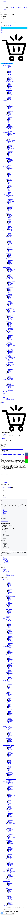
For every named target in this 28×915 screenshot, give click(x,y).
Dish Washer (8, 248)
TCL (9, 73)
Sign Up (9, 25)
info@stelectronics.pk (22, 7)
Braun (9, 282)
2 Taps (7, 367)
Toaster (7, 321)
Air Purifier (8, 80)
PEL (9, 76)
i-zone (9, 110)
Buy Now (3, 469)
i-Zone (9, 71)
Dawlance (10, 74)
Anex (9, 237)
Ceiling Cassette (9, 94)
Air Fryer (8, 288)
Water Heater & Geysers (8, 379)
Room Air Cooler (9, 358)
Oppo (9, 219)
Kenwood (10, 86)
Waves (9, 196)
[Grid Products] (1, 447)
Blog (7, 398)
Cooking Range (9, 231)
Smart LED (8, 167)
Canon (9, 234)
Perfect (9, 192)
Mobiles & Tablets (7, 212)
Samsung (10, 117)
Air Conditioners (6, 65)
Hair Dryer (8, 348)
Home (4, 393)
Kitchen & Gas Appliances (8, 230)
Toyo (9, 165)
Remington (10, 329)
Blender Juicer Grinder (10, 278)
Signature (10, 131)
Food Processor (9, 295)
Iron (6, 330)
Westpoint (10, 235)
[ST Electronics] (4, 12)
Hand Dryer (8, 355)
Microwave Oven (9, 258)
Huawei (10, 227)
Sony (9, 172)
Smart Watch (8, 223)
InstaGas (10, 387)
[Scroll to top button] (26, 909)
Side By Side (8, 114)
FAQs (4, 546)
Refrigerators (5, 104)
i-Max (9, 386)
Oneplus (10, 221)
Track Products (6, 535)
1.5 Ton (4, 492)
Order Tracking (6, 3)
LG (9, 118)
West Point (10, 277)
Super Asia (10, 141)
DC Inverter (8, 66)
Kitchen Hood (9, 243)
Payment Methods (7, 547)
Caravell (10, 209)
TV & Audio (5, 166)
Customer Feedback (10, 399)
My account (5, 2)
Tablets (7, 228)
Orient (9, 70)
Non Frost (8, 120)
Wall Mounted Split (7, 487)
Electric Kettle (9, 344)
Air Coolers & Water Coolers (9, 357)
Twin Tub (8, 158)
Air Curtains (8, 98)
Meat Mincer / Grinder (10, 309)
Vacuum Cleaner (9, 268)
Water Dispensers (6, 366)
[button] (4, 450)
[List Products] (2, 447)
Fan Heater (8, 380)
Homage (10, 208)
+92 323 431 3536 (12, 7)
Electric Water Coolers (10, 364)
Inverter (4, 497)
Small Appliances (6, 267)
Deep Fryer (8, 340)
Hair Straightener (9, 350)
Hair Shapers (8, 325)
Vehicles (5, 391)
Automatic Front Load (10, 133)
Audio (7, 188)
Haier (9, 68)
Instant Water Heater (10, 385)
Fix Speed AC (9, 90)
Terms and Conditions (7, 550)
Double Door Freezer (10, 201)
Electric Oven (8, 236)
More (4, 397)
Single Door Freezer (10, 195)
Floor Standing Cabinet (10, 81)
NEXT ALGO (8, 553)
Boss (9, 147)
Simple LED (8, 179)
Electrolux (10, 72)
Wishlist (4, 5)
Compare (2, 451)
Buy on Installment (7, 395)
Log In (2, 24)
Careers (4, 9)
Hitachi (9, 272)
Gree (9, 67)
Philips (7, 102)
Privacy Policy (6, 548)
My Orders (5, 536)
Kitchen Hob (8, 253)
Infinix (9, 217)
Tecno (9, 222)
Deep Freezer (6, 194)
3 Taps (7, 373)
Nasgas (9, 256)
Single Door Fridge (10, 127)
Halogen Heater (9, 383)
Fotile (9, 240)
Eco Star (10, 175)
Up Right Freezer (9, 206)
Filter (3, 438)
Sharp (9, 77)
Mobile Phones (9, 213)
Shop (4, 394)
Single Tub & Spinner (10, 140)
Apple (9, 214)
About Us (5, 1)
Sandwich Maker (9, 315)
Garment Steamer (9, 303)
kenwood (10, 78)
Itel (9, 173)
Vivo (9, 220)
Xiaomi (9, 216)
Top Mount (8, 105)
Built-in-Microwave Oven (11, 264)
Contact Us (5, 544)
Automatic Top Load (10, 148)
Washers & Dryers (7, 132)
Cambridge (10, 238)
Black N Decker (11, 269)
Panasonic (10, 79)
